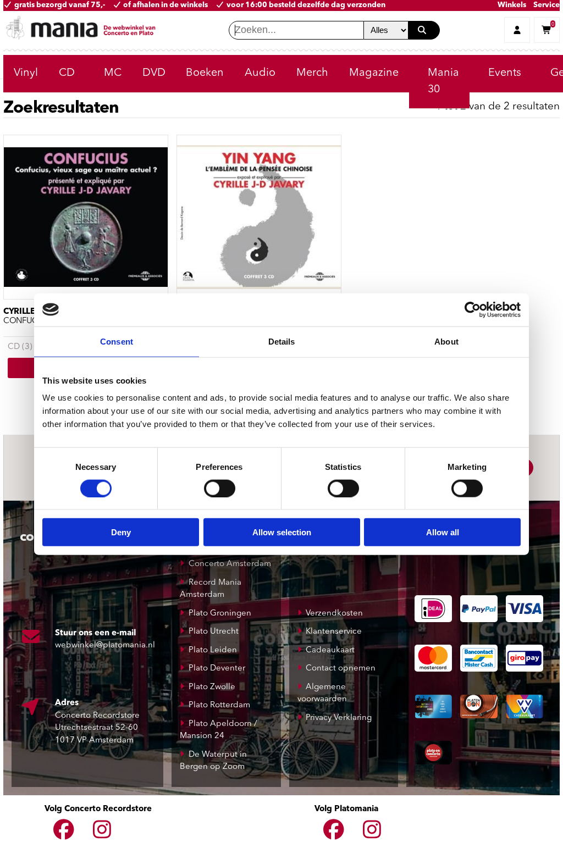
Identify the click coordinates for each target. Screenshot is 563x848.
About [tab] (446, 341)
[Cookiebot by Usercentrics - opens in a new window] (472, 309)
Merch (312, 73)
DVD (153, 73)
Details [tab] (281, 341)
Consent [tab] (116, 341)
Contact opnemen (341, 668)
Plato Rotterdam (219, 705)
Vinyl (26, 73)
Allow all (442, 532)
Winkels (512, 5)
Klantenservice (334, 632)
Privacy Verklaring (339, 718)
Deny (121, 532)
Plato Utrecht (214, 632)
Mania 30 (443, 81)
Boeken (205, 73)
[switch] (219, 488)
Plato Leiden (213, 650)
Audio (260, 73)
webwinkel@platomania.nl (105, 645)
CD (67, 73)
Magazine (374, 73)
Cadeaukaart (330, 650)
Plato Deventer (217, 668)
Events (504, 73)
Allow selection (281, 532)
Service (546, 5)
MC (113, 73)
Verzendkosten (334, 613)
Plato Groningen (220, 613)
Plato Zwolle (212, 687)
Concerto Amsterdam (230, 564)
